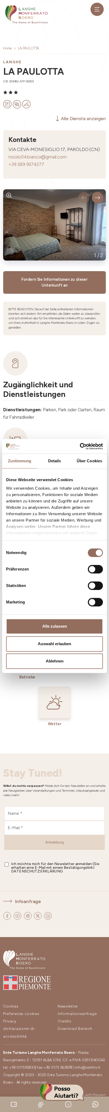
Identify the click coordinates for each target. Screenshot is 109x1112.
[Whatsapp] (95, 1104)
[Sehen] (9, 195)
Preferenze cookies (21, 1014)
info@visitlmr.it (87, 1067)
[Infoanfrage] (68, 1104)
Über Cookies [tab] (89, 461)
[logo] (26, 14)
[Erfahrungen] (14, 1104)
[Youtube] (17, 915)
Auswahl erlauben (54, 643)
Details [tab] (54, 461)
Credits (64, 1021)
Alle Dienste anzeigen (83, 118)
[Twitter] (38, 915)
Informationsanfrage (77, 1014)
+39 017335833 (22, 1067)
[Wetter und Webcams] (41, 1104)
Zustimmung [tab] (19, 461)
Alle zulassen (54, 626)
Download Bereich (75, 1028)
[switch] (95, 569)
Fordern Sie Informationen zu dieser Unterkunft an (54, 282)
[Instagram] (28, 915)
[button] (84, 197)
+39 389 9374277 (26, 164)
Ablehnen (54, 661)
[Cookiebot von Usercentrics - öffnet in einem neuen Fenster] (80, 446)
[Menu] (97, 9)
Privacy (9, 1021)
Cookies (11, 1006)
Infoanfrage (28, 901)
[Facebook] (7, 915)
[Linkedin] (48, 915)
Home (7, 48)
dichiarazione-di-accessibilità (19, 1032)
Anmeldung (54, 842)
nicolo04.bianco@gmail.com (37, 157)
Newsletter (68, 1006)
